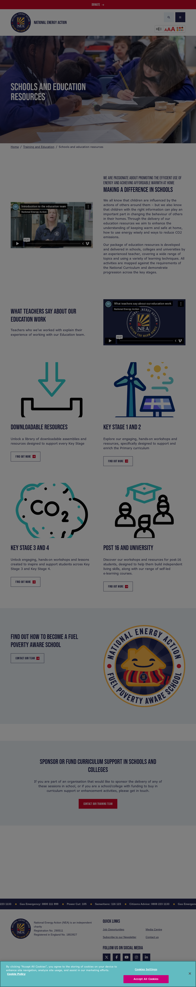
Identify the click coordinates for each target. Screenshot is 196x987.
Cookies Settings (146, 969)
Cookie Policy (16, 974)
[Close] (190, 973)
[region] (98, 974)
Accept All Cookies (146, 979)
